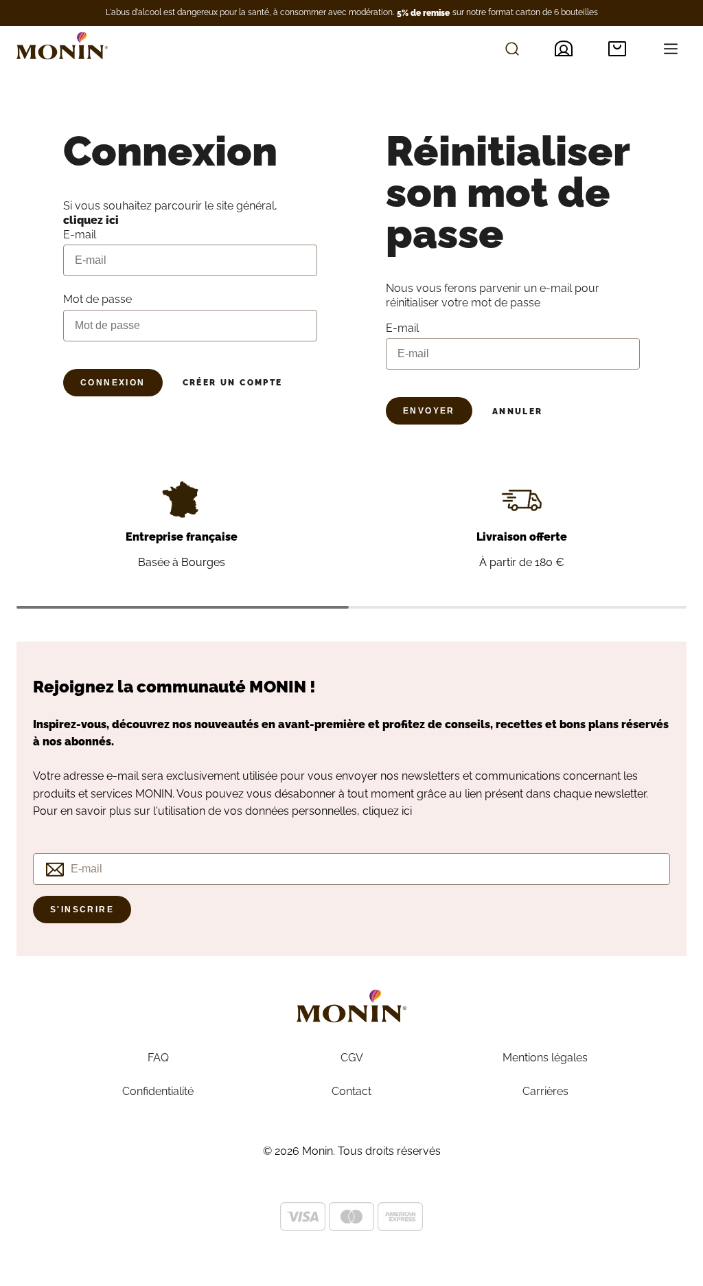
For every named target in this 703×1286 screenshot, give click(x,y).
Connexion (113, 382)
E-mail (402, 328)
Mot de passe (97, 299)
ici (407, 810)
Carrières (545, 1091)
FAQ (158, 1057)
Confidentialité (158, 1091)
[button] (617, 48)
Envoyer (429, 411)
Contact (351, 1091)
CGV (352, 1057)
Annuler (517, 411)
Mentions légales (545, 1057)
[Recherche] (512, 48)
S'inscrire (82, 909)
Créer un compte (233, 382)
